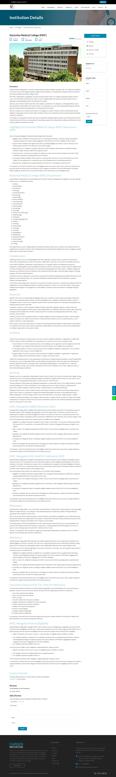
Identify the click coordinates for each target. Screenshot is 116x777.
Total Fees (15, 38)
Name (14, 717)
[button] (105, 7)
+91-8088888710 (85, 764)
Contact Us (55, 761)
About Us (55, 750)
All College (18, 27)
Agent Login (55, 763)
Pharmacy (68, 7)
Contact (100, 7)
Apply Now (95, 36)
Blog (94, 7)
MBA (43, 7)
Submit (23, 728)
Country (41, 38)
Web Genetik (44, 773)
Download (88, 68)
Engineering (50, 7)
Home (11, 27)
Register (103, 2)
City (26, 38)
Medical (59, 7)
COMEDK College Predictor (19, 2)
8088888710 (13, 679)
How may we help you (92, 113)
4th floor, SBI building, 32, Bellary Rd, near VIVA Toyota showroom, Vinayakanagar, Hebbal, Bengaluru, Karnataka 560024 (91, 758)
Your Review (13, 705)
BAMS (76, 7)
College (54, 755)
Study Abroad (85, 7)
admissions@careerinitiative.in (90, 767)
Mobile (88, 98)
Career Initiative (14, 773)
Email (13, 722)
